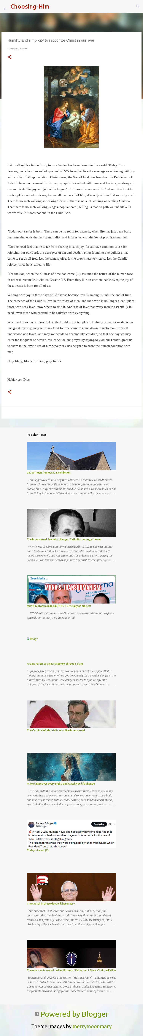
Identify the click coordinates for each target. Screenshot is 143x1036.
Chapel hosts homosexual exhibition (48, 472)
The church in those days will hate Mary (51, 903)
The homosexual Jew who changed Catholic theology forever (64, 539)
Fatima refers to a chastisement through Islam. (55, 663)
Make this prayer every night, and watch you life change (61, 783)
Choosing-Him (29, 6)
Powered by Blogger (74, 1014)
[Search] (54, 6)
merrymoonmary (92, 1026)
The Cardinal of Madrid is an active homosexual (56, 730)
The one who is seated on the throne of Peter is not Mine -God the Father (71, 970)
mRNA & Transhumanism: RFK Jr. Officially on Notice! (59, 605)
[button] (9, 57)
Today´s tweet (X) (38, 850)
